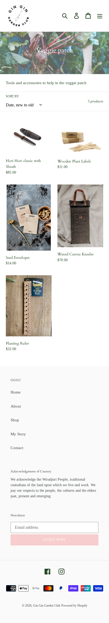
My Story (18, 434)
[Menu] (100, 15)
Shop (15, 420)
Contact (17, 448)
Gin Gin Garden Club (46, 605)
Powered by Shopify (74, 605)
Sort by (12, 96)
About (16, 406)
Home (16, 392)
